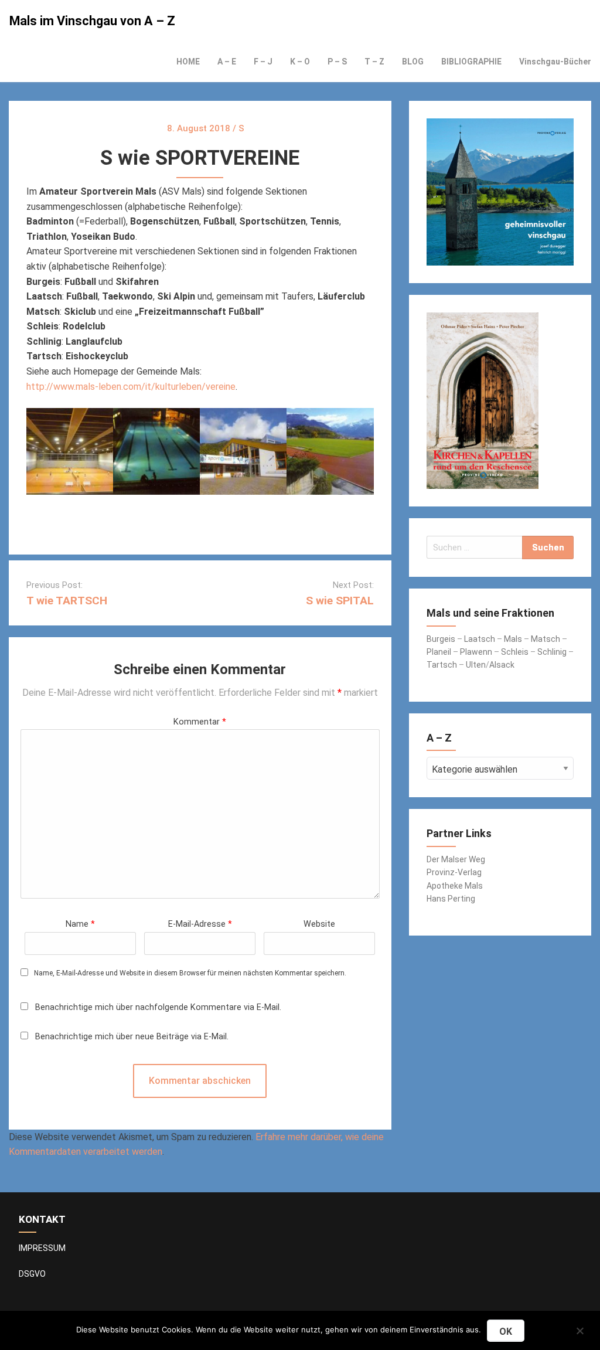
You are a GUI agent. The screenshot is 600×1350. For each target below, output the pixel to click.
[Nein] (579, 1329)
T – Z (374, 61)
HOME (188, 61)
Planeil (439, 652)
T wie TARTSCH (66, 600)
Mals (513, 639)
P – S (337, 61)
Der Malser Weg (456, 859)
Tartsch (442, 664)
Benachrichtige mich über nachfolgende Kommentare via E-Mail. (158, 1007)
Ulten (476, 664)
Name (80, 924)
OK (505, 1331)
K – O (300, 61)
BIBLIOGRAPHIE (471, 61)
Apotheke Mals (455, 885)
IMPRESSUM (42, 1248)
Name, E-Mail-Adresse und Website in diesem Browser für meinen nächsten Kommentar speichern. (190, 973)
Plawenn (476, 652)
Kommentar (199, 722)
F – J (263, 61)
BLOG (413, 61)
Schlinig (552, 652)
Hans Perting (451, 898)
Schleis (515, 652)
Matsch (545, 639)
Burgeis (442, 639)
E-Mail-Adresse (200, 924)
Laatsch (479, 639)
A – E (226, 61)
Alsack (501, 664)
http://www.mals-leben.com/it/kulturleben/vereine (131, 386)
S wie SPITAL (340, 600)
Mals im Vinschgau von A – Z (92, 20)
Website (319, 924)
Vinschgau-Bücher (555, 61)
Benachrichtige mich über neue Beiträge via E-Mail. (132, 1037)
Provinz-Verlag (454, 872)
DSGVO (32, 1273)
